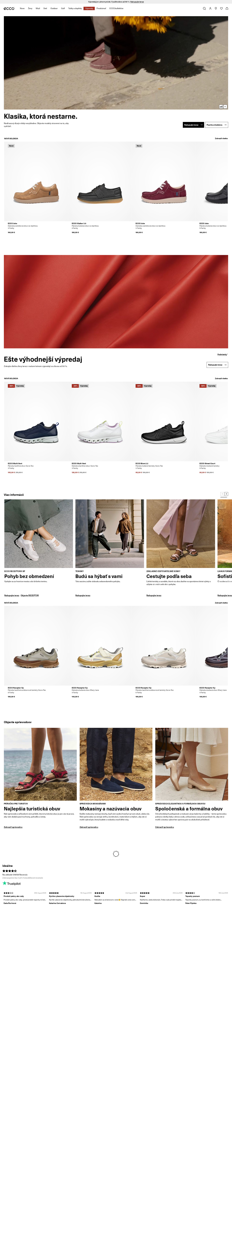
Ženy (30, 8)
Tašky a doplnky (75, 8)
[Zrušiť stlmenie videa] (221, 107)
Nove (22, 8)
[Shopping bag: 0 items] (227, 8)
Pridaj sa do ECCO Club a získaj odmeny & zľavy (117, 2)
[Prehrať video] (225, 107)
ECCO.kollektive (116, 8)
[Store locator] (215, 8)
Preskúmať (101, 8)
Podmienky (222, 354)
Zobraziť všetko (221, 138)
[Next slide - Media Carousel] (229, 891)
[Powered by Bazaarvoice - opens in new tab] (217, 926)
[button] (116, 63)
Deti (45, 8)
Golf (63, 8)
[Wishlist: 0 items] (221, 8)
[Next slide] (226, 494)
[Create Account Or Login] (210, 8)
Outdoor (54, 8)
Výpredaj (89, 8)
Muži (38, 8)
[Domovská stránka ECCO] (9, 8)
